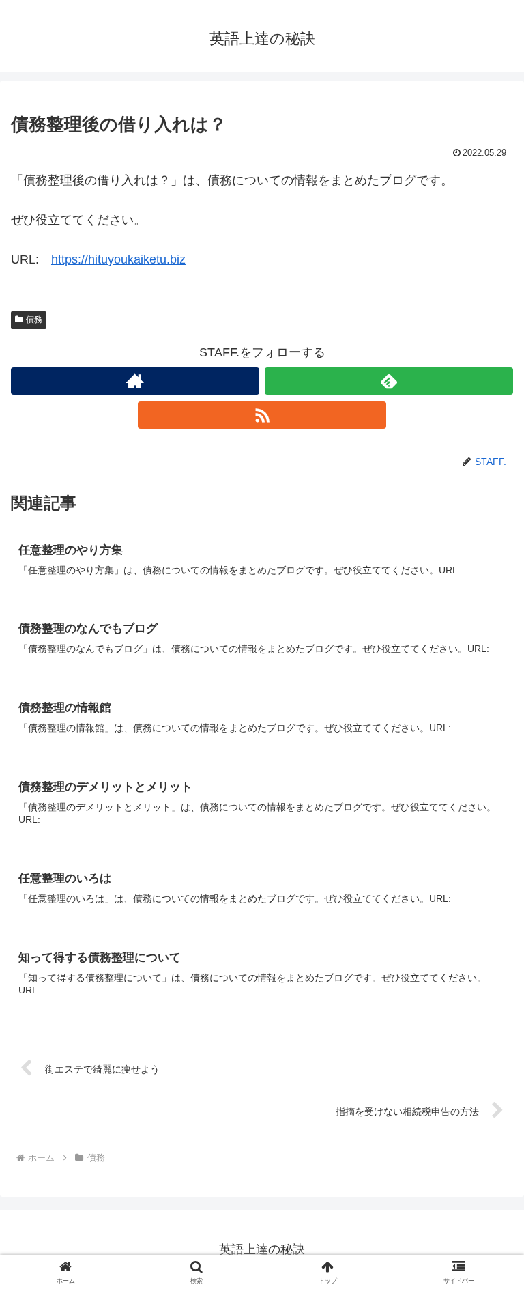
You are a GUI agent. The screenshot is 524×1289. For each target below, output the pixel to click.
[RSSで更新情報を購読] (262, 415)
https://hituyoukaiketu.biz (118, 259)
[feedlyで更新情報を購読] (389, 381)
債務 (34, 319)
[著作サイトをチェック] (135, 381)
